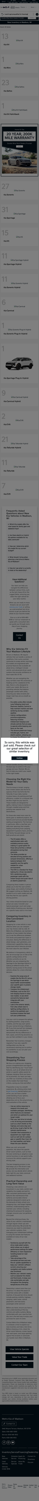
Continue (19, 758)
